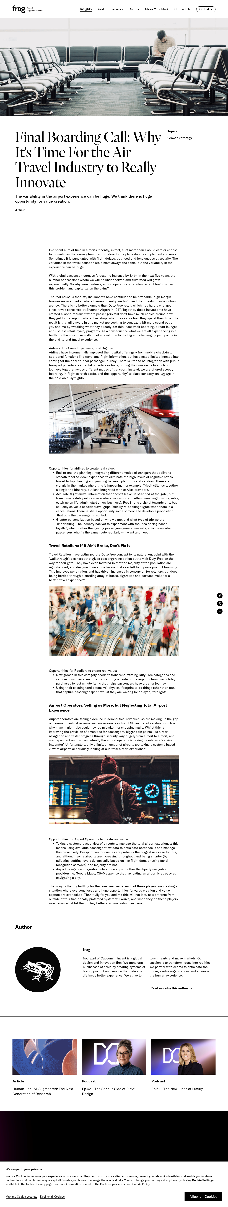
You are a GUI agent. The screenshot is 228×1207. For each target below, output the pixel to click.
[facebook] (220, 596)
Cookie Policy (141, 1184)
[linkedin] (220, 611)
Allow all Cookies (203, 1196)
